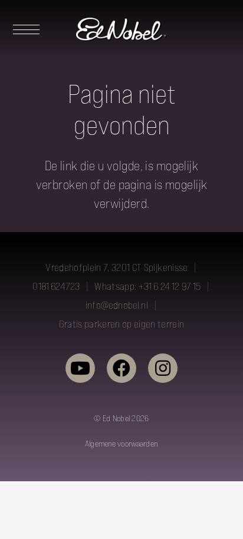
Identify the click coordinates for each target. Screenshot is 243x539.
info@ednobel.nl (117, 305)
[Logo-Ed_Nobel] (121, 29)
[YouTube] (80, 368)
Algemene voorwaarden (121, 443)
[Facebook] (121, 368)
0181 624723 (56, 286)
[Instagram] (163, 368)
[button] (23, 29)
